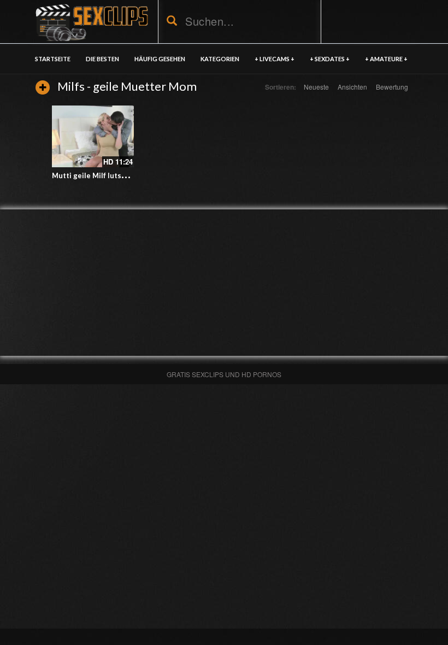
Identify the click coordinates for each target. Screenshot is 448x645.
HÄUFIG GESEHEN (159, 58)
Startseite (52, 58)
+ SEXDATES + (330, 58)
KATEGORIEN (220, 58)
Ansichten (352, 86)
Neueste (316, 86)
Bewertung (392, 86)
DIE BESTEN (102, 58)
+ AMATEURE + (386, 58)
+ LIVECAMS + (274, 58)
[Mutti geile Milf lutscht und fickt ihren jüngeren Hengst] (93, 136)
